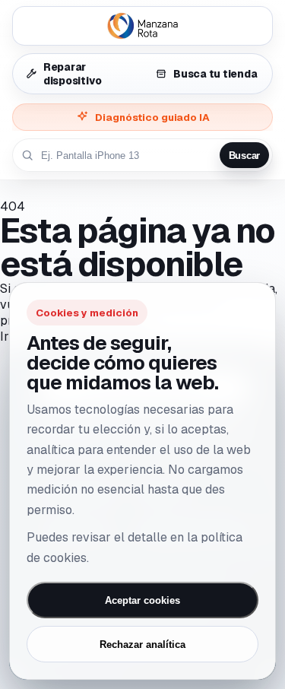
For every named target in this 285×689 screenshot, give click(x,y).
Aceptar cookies (142, 600)
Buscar (244, 155)
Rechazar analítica (142, 644)
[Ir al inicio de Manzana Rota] (142, 26)
